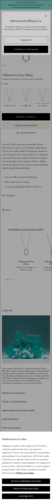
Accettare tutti (26, 496)
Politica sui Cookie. (25, 473)
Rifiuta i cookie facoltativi (26, 489)
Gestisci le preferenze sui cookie (26, 481)
